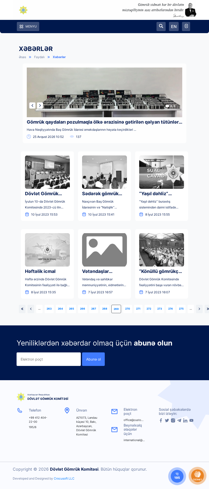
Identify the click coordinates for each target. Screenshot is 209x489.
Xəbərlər (59, 57)
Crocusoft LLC (64, 478)
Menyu (31, 26)
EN (174, 26)
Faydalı (39, 57)
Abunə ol (93, 359)
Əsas (22, 57)
